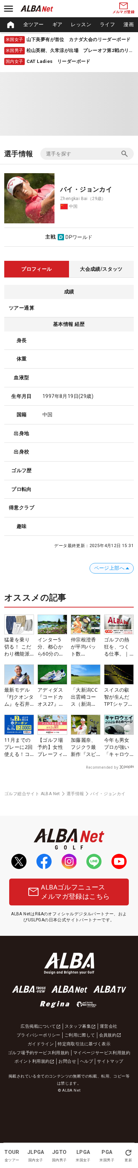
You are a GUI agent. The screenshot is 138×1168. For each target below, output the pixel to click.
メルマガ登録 (123, 12)
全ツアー (33, 24)
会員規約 (108, 1035)
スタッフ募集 (78, 1026)
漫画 (128, 24)
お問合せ (67, 1061)
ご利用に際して (79, 1035)
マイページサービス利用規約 (101, 1052)
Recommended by (102, 767)
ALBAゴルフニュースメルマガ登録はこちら (75, 892)
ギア (57, 24)
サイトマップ (110, 1061)
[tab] (36, 269)
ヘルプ (86, 1061)
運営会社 (108, 1026)
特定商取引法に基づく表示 (84, 1043)
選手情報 (75, 793)
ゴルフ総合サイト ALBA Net (32, 793)
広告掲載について (38, 1026)
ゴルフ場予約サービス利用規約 (38, 1052)
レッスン (81, 24)
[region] (69, 24)
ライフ (107, 24)
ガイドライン (41, 1043)
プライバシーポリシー (39, 1035)
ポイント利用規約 (32, 1061)
